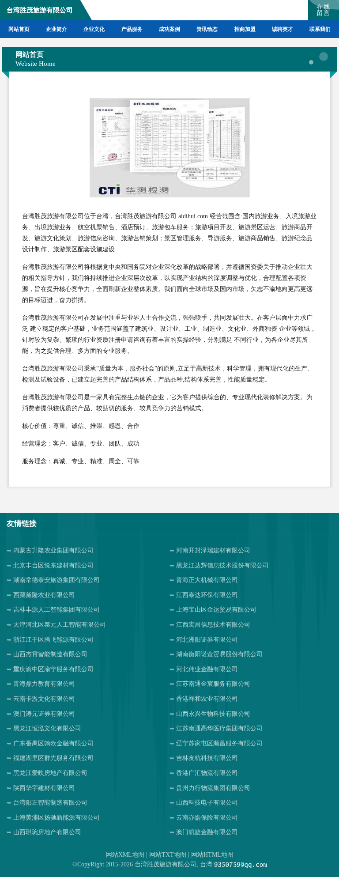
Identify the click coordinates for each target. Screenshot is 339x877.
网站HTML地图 (212, 854)
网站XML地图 (125, 854)
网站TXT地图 (167, 854)
